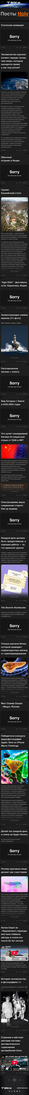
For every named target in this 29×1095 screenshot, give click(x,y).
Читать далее (14, 271)
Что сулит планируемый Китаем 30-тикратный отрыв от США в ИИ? (14, 437)
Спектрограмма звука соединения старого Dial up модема (13, 505)
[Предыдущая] (9, 1080)
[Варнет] (7, 1088)
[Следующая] (19, 1080)
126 (14, 1080)
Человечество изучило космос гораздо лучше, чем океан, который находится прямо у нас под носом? (13, 61)
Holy (23, 14)
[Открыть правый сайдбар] (26, 2)
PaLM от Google (10, 462)
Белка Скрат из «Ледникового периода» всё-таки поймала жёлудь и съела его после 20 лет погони (14, 934)
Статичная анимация (12, 25)
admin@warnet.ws (22, 1088)
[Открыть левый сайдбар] (2, 2)
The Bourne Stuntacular (13, 608)
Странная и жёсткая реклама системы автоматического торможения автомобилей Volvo (12, 1044)
